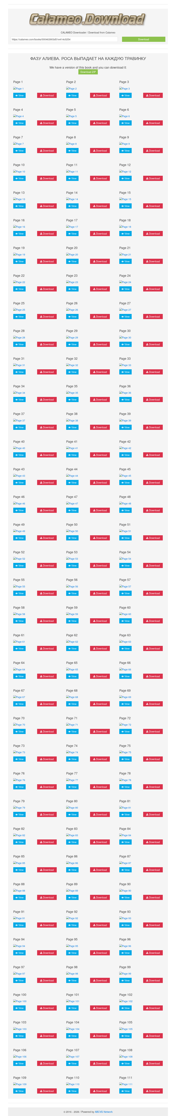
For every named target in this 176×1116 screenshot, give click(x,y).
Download (143, 39)
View (21, 95)
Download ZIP (88, 72)
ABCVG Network (104, 1111)
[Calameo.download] (88, 18)
